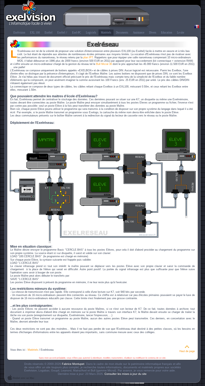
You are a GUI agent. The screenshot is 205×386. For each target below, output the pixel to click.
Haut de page (187, 351)
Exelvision (102, 15)
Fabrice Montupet (73, 363)
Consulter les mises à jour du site (126, 373)
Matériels (33, 349)
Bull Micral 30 (104, 64)
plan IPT (88, 57)
